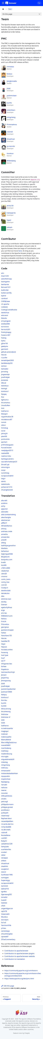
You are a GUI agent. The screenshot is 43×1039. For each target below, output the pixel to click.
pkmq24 (4, 433)
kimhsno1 (5, 391)
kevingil (4, 388)
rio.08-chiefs (5, 830)
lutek (3, 723)
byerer (3, 296)
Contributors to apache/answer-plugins (19, 953)
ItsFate (3, 666)
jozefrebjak (5, 377)
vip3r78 (4, 911)
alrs (2, 273)
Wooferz (4, 917)
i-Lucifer (4, 357)
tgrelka (4, 891)
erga (3, 610)
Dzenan (4, 604)
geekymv (4, 346)
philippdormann (7, 804)
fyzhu (3, 341)
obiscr (3, 425)
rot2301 (4, 838)
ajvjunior (4, 509)
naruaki (4, 785)
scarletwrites (6, 849)
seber (3, 855)
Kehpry (4, 695)
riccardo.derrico (7, 824)
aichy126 (10, 206)
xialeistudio (5, 484)
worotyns (4, 920)
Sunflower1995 (7, 875)
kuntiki (3, 706)
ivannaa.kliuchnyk (8, 672)
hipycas (4, 647)
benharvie (5, 284)
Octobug (4, 428)
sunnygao (5, 877)
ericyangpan (6, 321)
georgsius (5, 627)
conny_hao (5, 582)
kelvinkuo (4, 386)
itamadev (4, 369)
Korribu (4, 700)
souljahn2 (5, 869)
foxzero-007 (5, 335)
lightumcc (5, 400)
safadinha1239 (6, 844)
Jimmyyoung (6, 680)
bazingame (5, 281)
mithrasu (4, 768)
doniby (3, 602)
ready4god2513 (7, 450)
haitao (3, 633)
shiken (3, 861)
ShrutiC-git (5, 464)
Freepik (27, 1033)
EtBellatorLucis (6, 616)
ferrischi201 (5, 329)
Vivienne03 (5, 914)
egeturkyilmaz (6, 607)
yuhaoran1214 (6, 487)
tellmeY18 (5, 889)
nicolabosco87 (6, 419)
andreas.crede (6, 531)
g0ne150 (4, 343)
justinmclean (11, 95)
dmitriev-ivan (6, 599)
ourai (3, 431)
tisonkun (10, 153)
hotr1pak (4, 655)
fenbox (9, 74)
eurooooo (5, 326)
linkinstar (4, 714)
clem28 (4, 574)
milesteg (4, 762)
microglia (4, 756)
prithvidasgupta (7, 445)
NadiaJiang (5, 782)
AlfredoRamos (6, 526)
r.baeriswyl (5, 815)
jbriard (3, 675)
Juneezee (4, 380)
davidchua (5, 312)
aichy (3, 506)
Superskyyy (5, 880)
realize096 (5, 453)
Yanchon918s (6, 925)
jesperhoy (5, 678)
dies (2, 596)
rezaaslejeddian (7, 821)
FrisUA (3, 621)
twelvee (4, 903)
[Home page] (3, 9)
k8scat (3, 383)
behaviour (5, 551)
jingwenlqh (5, 374)
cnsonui (4, 576)
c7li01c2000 (5, 568)
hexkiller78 (5, 641)
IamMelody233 (6, 363)
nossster (4, 793)
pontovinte (5, 439)
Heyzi (3, 644)
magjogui (4, 731)
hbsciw (3, 355)
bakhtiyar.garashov (8, 545)
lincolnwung (5, 711)
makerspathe (6, 737)
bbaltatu (4, 548)
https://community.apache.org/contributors (21, 970)
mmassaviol (5, 770)
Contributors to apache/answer (16, 951)
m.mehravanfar (7, 728)
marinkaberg (6, 748)
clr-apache (5, 304)
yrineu (3, 928)
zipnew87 (4, 936)
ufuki (3, 906)
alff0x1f (4, 523)
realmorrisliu (6, 456)
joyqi (8, 88)
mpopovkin (5, 776)
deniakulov (5, 593)
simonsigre (5, 467)
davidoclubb (5, 590)
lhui (2, 397)
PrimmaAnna (12, 124)
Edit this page (9, 986)
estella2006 (5, 324)
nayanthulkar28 (7, 417)
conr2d (4, 585)
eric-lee (4, 613)
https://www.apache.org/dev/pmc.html (19, 978)
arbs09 (3, 540)
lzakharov (5, 411)
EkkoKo (4, 318)
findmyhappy (6, 332)
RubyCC (4, 841)
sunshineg (5, 473)
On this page (7, 14)
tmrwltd (4, 897)
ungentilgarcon (7, 908)
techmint (4, 886)
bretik (3, 562)
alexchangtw (6, 517)
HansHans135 (6, 635)
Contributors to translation (14, 959)
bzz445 (3, 565)
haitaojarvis (11, 213)
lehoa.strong (6, 709)
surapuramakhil (7, 476)
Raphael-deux (6, 818)
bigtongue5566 (7, 554)
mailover (4, 734)
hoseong (4, 652)
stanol (3, 872)
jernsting (4, 372)
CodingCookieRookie (9, 310)
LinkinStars (11, 110)
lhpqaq (3, 394)
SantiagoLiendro (7, 459)
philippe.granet (7, 807)
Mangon (4, 414)
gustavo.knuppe (7, 630)
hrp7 (3, 658)
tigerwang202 (6, 894)
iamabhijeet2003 (7, 360)
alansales (4, 512)
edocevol (4, 315)
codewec (4, 307)
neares (3, 790)
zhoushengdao (7, 934)
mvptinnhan (5, 779)
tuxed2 (3, 900)
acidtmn (4, 503)
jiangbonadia (12, 81)
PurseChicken (6, 447)
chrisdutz (10, 67)
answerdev (5, 537)
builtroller (5, 290)
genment (4, 349)
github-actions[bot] (8, 352)
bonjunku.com (6, 559)
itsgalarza (5, 669)
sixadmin (4, 866)
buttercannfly (6, 293)
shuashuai (11, 139)
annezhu (4, 534)
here (20, 251)
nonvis (3, 422)
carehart (4, 298)
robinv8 (10, 132)
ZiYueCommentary (8, 939)
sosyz (3, 470)
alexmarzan (5, 520)
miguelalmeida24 (7, 759)
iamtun (4, 366)
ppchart (4, 442)
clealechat (5, 571)
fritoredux (5, 624)
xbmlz (3, 481)
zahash (9, 227)
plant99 (4, 436)
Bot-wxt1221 (6, 287)
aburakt (4, 500)
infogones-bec (6, 664)
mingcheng (11, 117)
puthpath (4, 813)
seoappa (4, 858)
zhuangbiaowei (7, 490)
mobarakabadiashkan (9, 773)
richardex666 (6, 827)
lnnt (2, 408)
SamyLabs (5, 846)
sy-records (11, 146)
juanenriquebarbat (8, 689)
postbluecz (5, 810)
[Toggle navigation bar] (3, 3)
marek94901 (6, 745)
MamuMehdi (6, 740)
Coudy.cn (4, 588)
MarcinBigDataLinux (8, 742)
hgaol (9, 220)
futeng (3, 338)
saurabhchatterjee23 (9, 462)
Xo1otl (3, 922)
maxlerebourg (6, 754)
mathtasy (4, 751)
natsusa (4, 787)
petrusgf (4, 801)
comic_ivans (5, 579)
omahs (3, 799)
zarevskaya (5, 931)
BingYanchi (5, 557)
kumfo (9, 103)
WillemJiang (11, 161)
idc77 (3, 661)
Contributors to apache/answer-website (19, 956)
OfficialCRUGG (6, 796)
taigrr (3, 478)
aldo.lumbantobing (8, 514)
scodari (4, 852)
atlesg (3, 543)
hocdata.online (6, 649)
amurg (3, 528)
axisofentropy (6, 279)
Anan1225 (5, 276)
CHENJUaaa (5, 301)
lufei (2, 720)
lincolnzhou (5, 402)
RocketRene (5, 835)
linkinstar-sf (5, 717)
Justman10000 (6, 692)
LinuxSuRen (5, 405)
